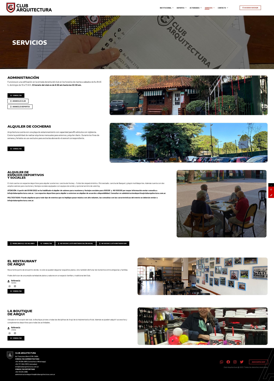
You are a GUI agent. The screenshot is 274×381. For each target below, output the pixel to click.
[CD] (271, 195)
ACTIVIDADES (195, 8)
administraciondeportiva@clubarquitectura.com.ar (143, 193)
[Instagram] (15, 286)
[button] (179, 204)
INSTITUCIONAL (165, 8)
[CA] (271, 189)
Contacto (222, 8)
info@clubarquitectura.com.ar (20, 193)
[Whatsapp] (9, 286)
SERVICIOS (208, 8)
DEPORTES (180, 8)
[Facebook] (228, 361)
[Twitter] (241, 361)
